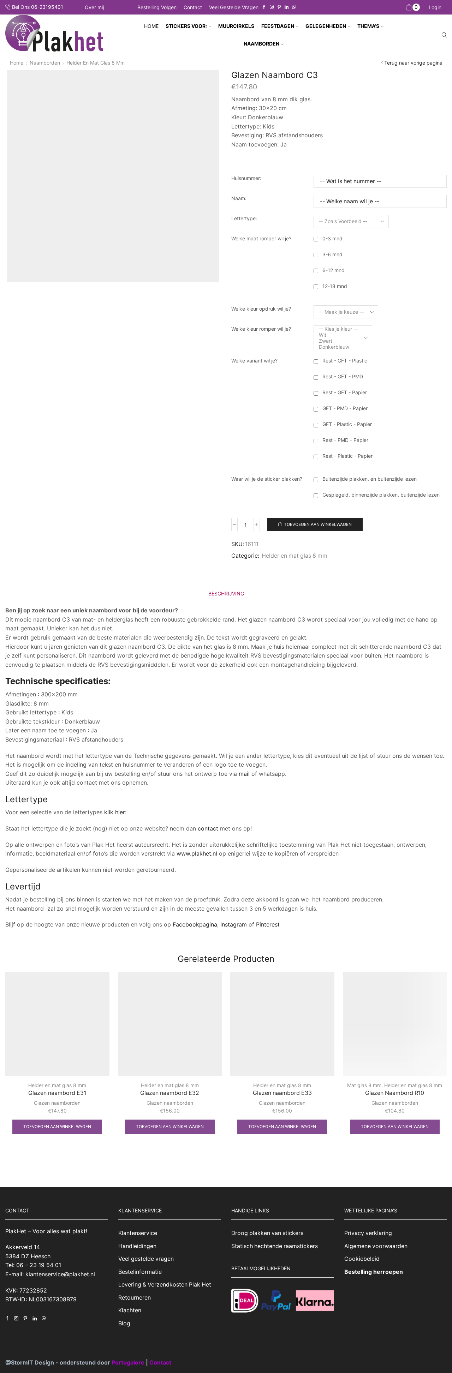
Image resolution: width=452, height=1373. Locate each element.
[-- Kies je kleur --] (338, 329)
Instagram (233, 924)
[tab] (226, 593)
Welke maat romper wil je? (261, 238)
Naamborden (45, 63)
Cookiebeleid (362, 1258)
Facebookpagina (195, 924)
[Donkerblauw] (338, 347)
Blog (124, 1323)
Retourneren (134, 1297)
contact (208, 828)
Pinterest (268, 924)
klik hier (114, 812)
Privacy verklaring (368, 1233)
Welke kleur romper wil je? (261, 329)
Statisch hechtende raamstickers (274, 1246)
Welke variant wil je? (254, 361)
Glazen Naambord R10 (394, 1093)
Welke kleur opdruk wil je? (261, 309)
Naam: (238, 198)
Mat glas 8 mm (364, 1085)
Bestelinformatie (140, 1272)
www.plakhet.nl (198, 853)
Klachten (129, 1310)
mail (244, 773)
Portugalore (129, 1362)
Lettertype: (244, 218)
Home (151, 26)
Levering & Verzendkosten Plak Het (164, 1284)
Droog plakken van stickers (267, 1233)
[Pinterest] (279, 7)
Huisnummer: (246, 178)
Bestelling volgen (157, 7)
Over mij (94, 7)
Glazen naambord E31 (57, 1093)
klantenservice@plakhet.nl (60, 1274)
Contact (193, 7)
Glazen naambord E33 (282, 1093)
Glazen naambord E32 (169, 1093)
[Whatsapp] (294, 7)
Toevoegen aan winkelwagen (318, 524)
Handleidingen (137, 1246)
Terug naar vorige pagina (413, 63)
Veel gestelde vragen (233, 7)
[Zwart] (338, 341)
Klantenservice (137, 1233)
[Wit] (338, 335)
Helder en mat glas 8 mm (95, 63)
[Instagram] (272, 7)
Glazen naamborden (57, 1103)
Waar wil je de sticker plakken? (266, 479)
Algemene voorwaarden (376, 1246)
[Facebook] (264, 7)
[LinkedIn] (287, 7)
